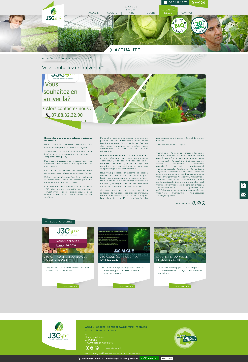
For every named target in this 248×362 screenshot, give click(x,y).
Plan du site (112, 353)
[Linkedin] (203, 203)
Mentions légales (94, 353)
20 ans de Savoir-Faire (131, 9)
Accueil (93, 12)
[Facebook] (194, 203)
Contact (186, 12)
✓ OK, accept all (149, 358)
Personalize (167, 358)
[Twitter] (199, 203)
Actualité (55, 58)
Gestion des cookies (130, 353)
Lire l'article (68, 286)
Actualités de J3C (168, 11)
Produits (149, 12)
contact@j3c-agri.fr (111, 348)
